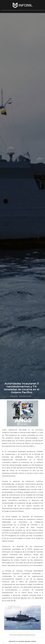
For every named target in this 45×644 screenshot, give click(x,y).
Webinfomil (13, 396)
